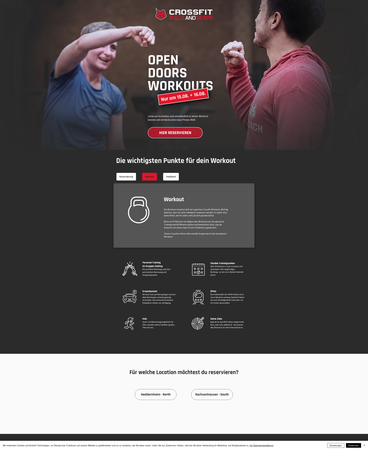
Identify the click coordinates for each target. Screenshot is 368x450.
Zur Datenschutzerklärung (261, 445)
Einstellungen (336, 445)
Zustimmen (353, 445)
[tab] (126, 176)
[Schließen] (364, 445)
